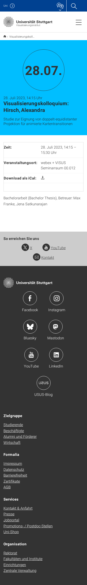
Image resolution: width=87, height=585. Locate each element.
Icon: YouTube (31, 355)
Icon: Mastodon (56, 327)
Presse (8, 513)
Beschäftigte (13, 430)
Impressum (12, 463)
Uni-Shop (11, 531)
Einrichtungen (14, 564)
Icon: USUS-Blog (44, 383)
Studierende (13, 424)
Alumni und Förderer (20, 436)
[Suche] (74, 6)
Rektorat (10, 552)
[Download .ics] (43, 178)
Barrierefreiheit (15, 475)
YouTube (58, 247)
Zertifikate (11, 481)
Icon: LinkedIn (56, 355)
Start (4, 36)
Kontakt (47, 257)
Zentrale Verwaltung (19, 570)
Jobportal (11, 519)
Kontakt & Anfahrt (17, 508)
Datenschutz (13, 469)
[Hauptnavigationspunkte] (79, 22)
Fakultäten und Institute (22, 558)
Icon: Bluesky (30, 327)
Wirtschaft (11, 442)
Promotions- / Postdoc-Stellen (28, 525)
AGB (7, 486)
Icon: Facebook (30, 298)
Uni (5, 5)
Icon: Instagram (57, 298)
